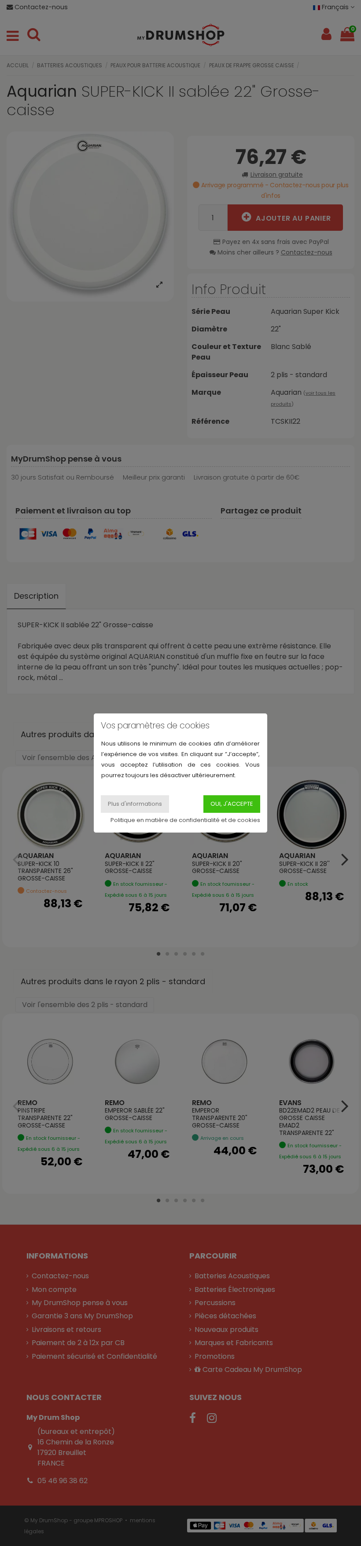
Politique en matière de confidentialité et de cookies (185, 820)
